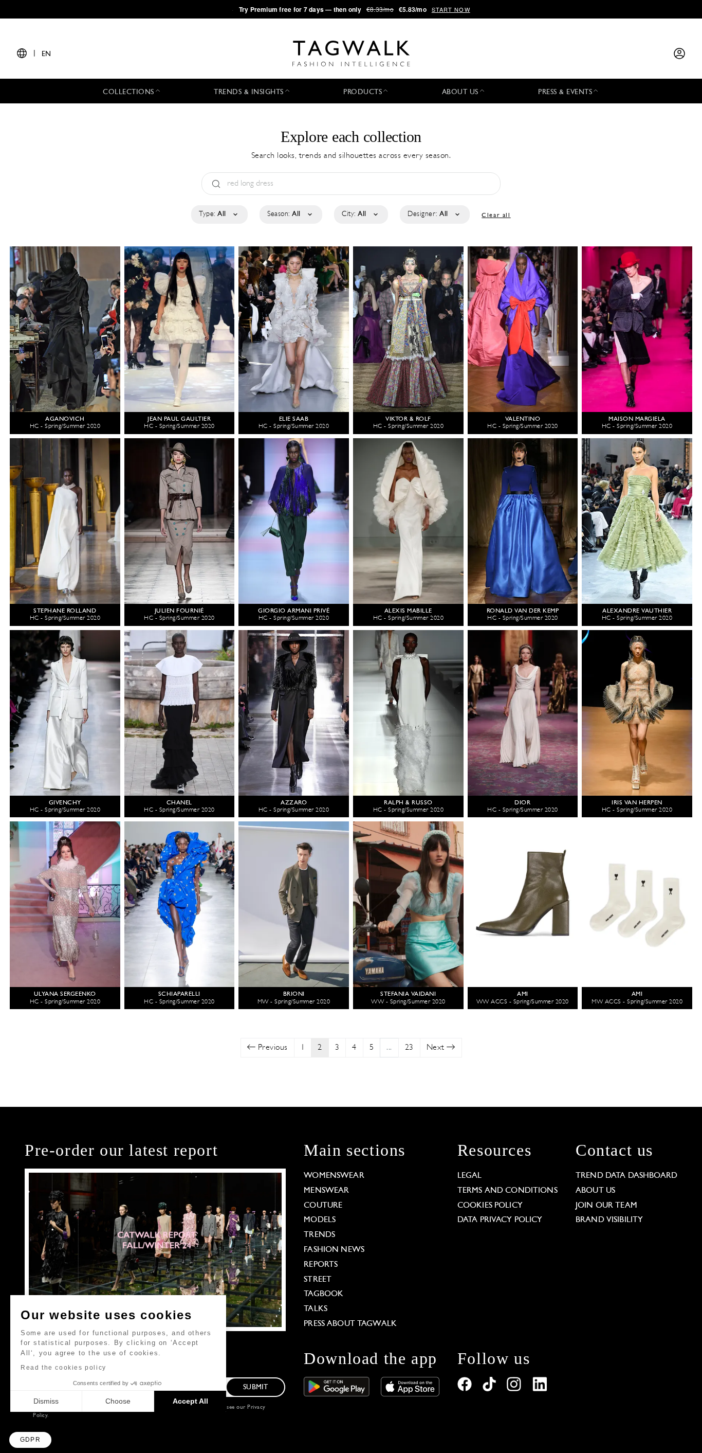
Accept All (190, 1401)
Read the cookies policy (63, 1367)
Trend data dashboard (626, 1176)
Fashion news (334, 1250)
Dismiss (46, 1401)
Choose (118, 1401)
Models (320, 1220)
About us (595, 1191)
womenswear (334, 1176)
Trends (319, 1235)
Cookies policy (490, 1205)
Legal (469, 1176)
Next (437, 1048)
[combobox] (218, 214)
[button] (30, 1440)
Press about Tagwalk (350, 1324)
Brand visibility (609, 1220)
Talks (315, 1309)
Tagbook (323, 1294)
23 (409, 1048)
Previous (271, 1048)
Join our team (606, 1205)
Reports (321, 1265)
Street (317, 1280)
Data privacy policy (500, 1220)
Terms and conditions (507, 1191)
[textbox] (218, 214)
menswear (326, 1191)
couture (323, 1205)
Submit (255, 1387)
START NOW (451, 9)
